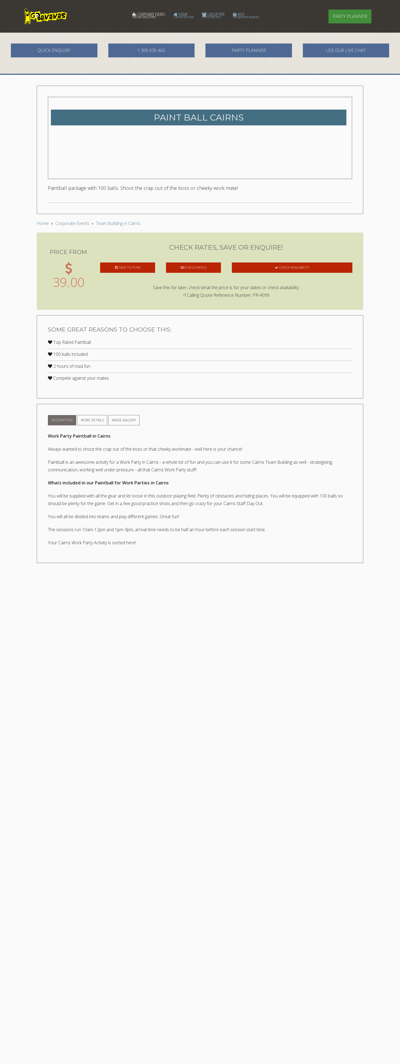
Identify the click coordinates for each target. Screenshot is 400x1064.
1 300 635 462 (151, 50)
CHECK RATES (195, 267)
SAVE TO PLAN (129, 267)
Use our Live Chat (346, 50)
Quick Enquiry (54, 50)
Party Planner (350, 16)
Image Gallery (124, 420)
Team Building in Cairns (118, 223)
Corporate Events (149, 15)
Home (184, 15)
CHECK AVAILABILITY (293, 267)
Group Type (213, 15)
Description (62, 420)
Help (246, 15)
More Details (92, 420)
